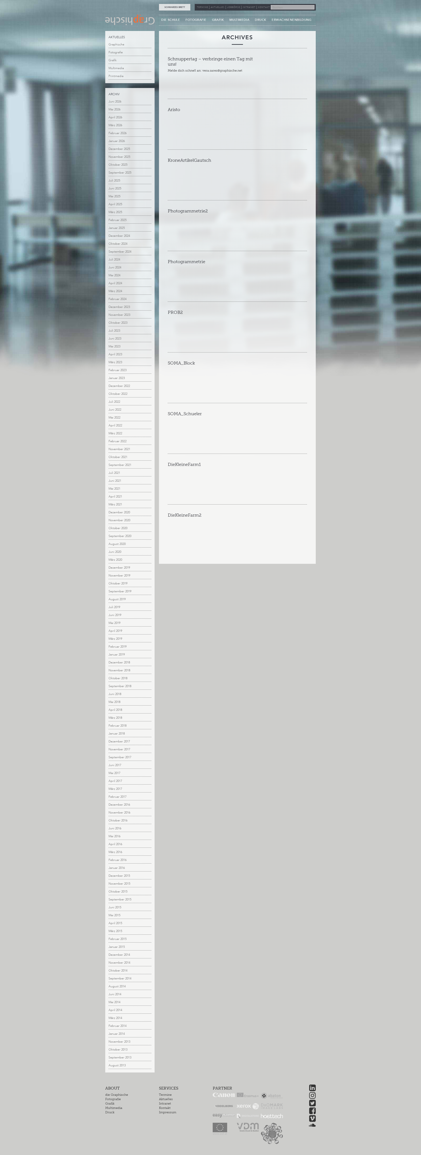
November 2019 (119, 575)
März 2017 (115, 789)
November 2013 (119, 1042)
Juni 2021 (115, 481)
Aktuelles (166, 1099)
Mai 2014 (114, 1002)
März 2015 (115, 931)
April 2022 (115, 425)
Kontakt (165, 1108)
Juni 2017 (115, 765)
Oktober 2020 (118, 528)
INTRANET (249, 7)
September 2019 (120, 591)
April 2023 (115, 354)
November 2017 (119, 749)
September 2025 (120, 172)
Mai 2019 (114, 623)
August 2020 (117, 544)
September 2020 (120, 536)
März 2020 (115, 560)
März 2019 (115, 639)
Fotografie (116, 52)
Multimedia (116, 68)
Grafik (113, 60)
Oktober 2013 (118, 1049)
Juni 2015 (115, 907)
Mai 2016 (114, 836)
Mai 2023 (114, 346)
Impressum (167, 1112)
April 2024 (115, 283)
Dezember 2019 (119, 567)
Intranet (165, 1103)
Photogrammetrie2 (188, 210)
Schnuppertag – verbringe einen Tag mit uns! (210, 61)
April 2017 (115, 781)
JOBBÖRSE (233, 7)
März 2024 (115, 291)
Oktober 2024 (118, 244)
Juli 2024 (114, 259)
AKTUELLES (218, 7)
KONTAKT (264, 7)
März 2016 (115, 852)
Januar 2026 (117, 141)
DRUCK (260, 20)
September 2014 (120, 978)
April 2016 (115, 844)
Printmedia (116, 76)
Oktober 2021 (118, 457)
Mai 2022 (114, 417)
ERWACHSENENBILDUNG (291, 20)
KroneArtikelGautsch (189, 160)
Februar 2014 (118, 1026)
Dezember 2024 (119, 236)
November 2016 (119, 812)
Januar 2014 (117, 1034)
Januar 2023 (117, 378)
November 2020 (119, 520)
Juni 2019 (115, 615)
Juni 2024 (115, 267)
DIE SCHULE (170, 20)
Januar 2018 (117, 733)
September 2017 (120, 757)
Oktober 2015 (118, 891)
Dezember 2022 (119, 386)
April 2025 (115, 204)
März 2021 (115, 504)
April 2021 (115, 496)
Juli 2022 (114, 402)
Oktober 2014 (118, 970)
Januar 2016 (117, 868)
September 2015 (120, 899)
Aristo (174, 109)
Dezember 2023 (119, 307)
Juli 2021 (114, 473)
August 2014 (117, 986)
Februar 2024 (118, 299)
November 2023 (119, 315)
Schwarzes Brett (174, 7)
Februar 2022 (118, 441)
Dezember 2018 (119, 662)
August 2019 (117, 599)
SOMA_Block (181, 363)
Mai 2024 (114, 275)
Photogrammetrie (186, 261)
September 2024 (120, 251)
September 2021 (120, 465)
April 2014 (115, 1010)
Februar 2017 (118, 797)
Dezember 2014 (119, 955)
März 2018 (115, 718)
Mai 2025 (114, 196)
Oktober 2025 (118, 165)
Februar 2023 (118, 370)
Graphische (116, 44)
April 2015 (115, 923)
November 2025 (119, 157)
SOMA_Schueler (185, 413)
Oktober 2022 (118, 394)
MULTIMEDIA (239, 20)
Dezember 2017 (119, 741)
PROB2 (175, 312)
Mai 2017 (114, 773)
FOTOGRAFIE (196, 20)
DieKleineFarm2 (185, 515)
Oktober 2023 (118, 323)
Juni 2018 (115, 694)
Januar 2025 (117, 228)
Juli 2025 (114, 180)
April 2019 (115, 631)
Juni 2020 (115, 552)
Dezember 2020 (119, 512)
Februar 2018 (118, 725)
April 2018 (115, 710)
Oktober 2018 (118, 678)
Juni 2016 (115, 828)
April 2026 (115, 117)
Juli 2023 (114, 330)
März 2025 (115, 212)
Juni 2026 (115, 101)
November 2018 (119, 670)
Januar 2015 (117, 947)
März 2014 (115, 1018)
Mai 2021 (114, 488)
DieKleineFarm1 (184, 464)
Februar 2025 (118, 220)
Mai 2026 (114, 109)
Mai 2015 (114, 915)
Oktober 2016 (118, 820)
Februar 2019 (118, 646)
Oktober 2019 (118, 583)
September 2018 (120, 686)
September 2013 (120, 1057)
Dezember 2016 (119, 805)
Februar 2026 (118, 133)
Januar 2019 (117, 654)
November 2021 (119, 449)
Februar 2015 (118, 939)
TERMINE (202, 7)
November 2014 (119, 963)
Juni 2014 (115, 994)
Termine (165, 1094)
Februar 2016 (118, 860)
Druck (109, 1112)
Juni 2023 (115, 338)
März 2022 (115, 433)
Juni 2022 (115, 409)
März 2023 (115, 362)
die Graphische (116, 1094)
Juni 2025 (115, 188)
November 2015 (119, 884)
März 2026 (115, 125)
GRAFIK (218, 20)
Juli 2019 (114, 607)
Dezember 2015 (119, 876)
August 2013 (117, 1065)
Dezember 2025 (119, 149)
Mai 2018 (114, 702)
